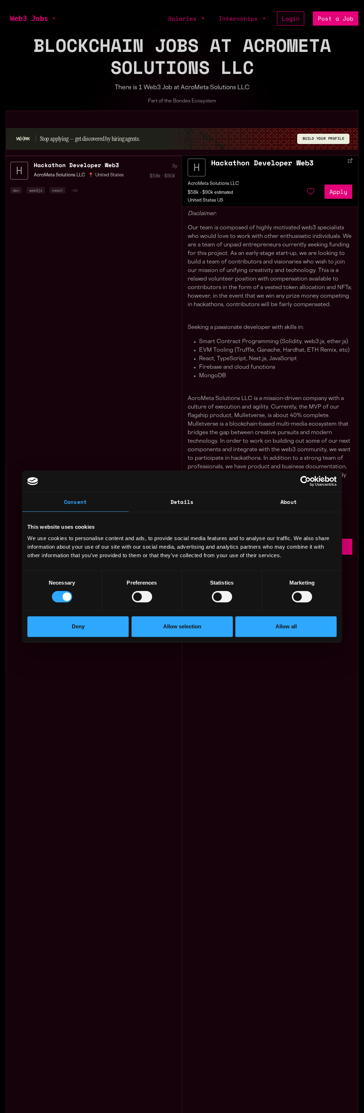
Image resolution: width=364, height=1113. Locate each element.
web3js (36, 190)
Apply (338, 191)
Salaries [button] (184, 18)
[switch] (142, 596)
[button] (53, 18)
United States (109, 175)
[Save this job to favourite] (311, 192)
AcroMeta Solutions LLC (213, 184)
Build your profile (323, 138)
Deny (78, 626)
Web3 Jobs (29, 18)
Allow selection (182, 626)
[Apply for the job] (196, 167)
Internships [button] (240, 18)
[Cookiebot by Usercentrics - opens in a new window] (305, 481)
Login (291, 18)
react (57, 190)
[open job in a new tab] (350, 161)
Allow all (286, 626)
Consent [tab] (75, 502)
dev (16, 190)
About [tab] (288, 502)
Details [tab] (182, 502)
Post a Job (335, 18)
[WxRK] (23, 139)
